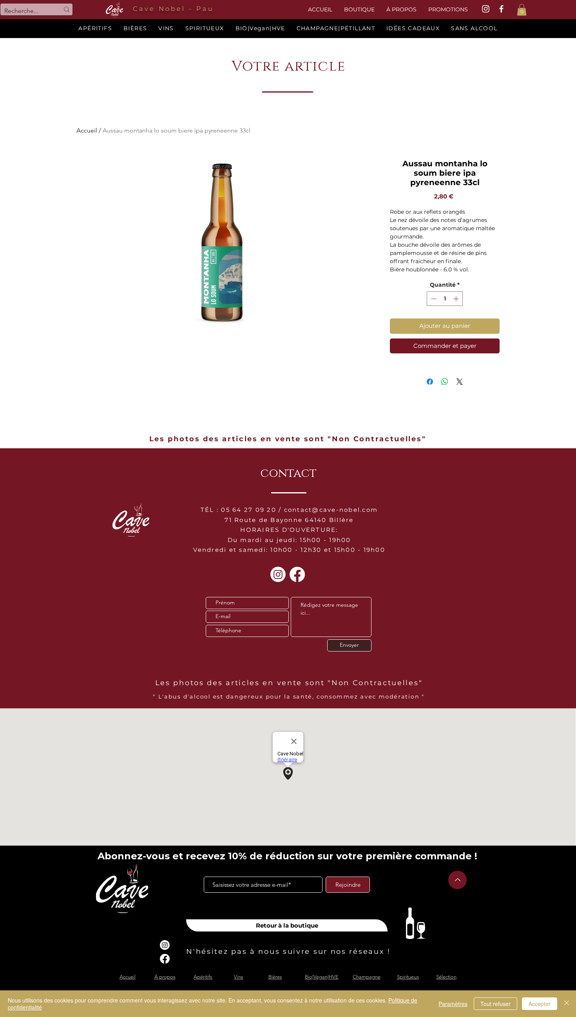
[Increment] (457, 299)
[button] (522, 10)
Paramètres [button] (452, 1004)
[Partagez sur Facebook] (430, 381)
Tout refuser (495, 1004)
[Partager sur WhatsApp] (444, 381)
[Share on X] (459, 381)
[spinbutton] (445, 299)
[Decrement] (433, 299)
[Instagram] (278, 574)
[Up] (457, 880)
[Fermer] (566, 1004)
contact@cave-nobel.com (331, 509)
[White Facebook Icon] (501, 9)
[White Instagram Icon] (486, 9)
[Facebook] (297, 574)
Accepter (540, 1004)
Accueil (86, 130)
